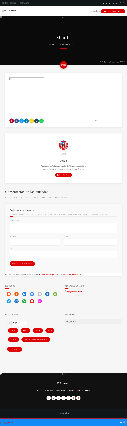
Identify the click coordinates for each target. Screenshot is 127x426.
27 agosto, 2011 (65, 44)
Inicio (101, 62)
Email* (66, 237)
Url (11, 249)
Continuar (15, 349)
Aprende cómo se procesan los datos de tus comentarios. (60, 274)
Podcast (49, 391)
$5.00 (50, 330)
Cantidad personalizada (36, 339)
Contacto (24, 3)
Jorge (52, 44)
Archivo (63, 174)
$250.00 (13, 339)
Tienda (72, 391)
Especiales (61, 391)
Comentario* (14, 221)
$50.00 (37, 330)
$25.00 (25, 330)
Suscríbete (113, 11)
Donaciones (84, 391)
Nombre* (13, 237)
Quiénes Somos (9, 3)
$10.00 (13, 330)
